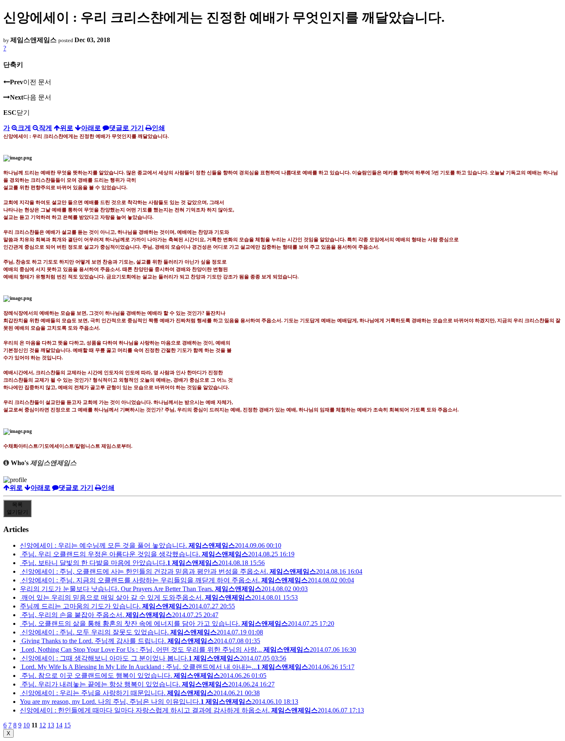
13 (51, 725)
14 (59, 725)
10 (26, 725)
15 (67, 725)
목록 (17, 508)
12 (42, 725)
